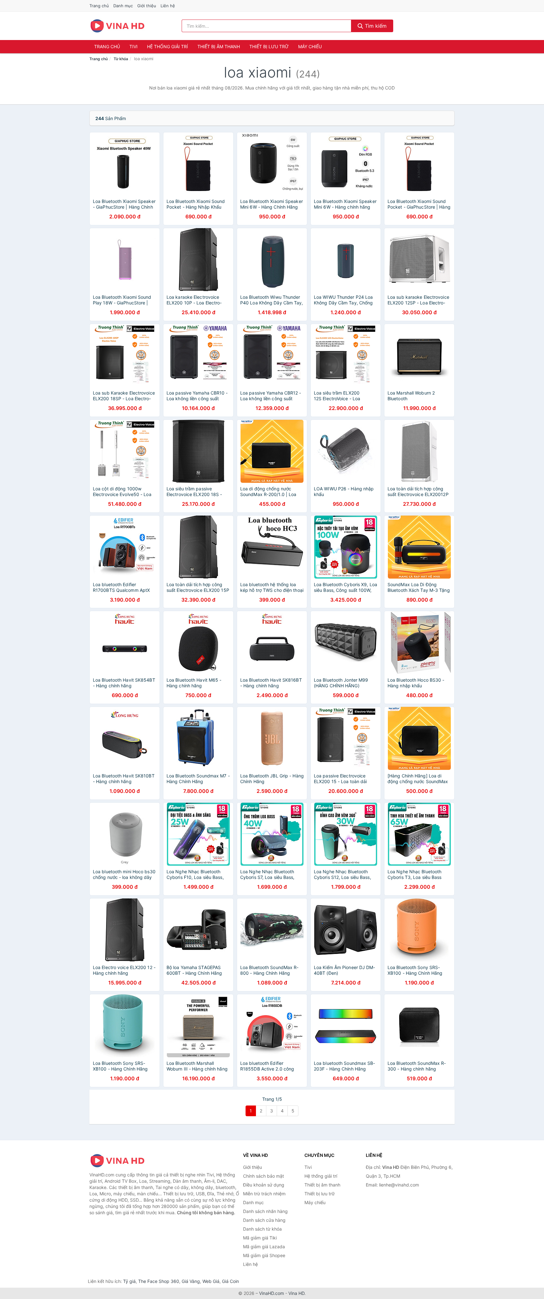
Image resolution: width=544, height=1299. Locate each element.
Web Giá (210, 1281)
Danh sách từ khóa (262, 1229)
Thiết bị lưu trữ (269, 46)
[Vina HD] (120, 1161)
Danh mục (123, 5)
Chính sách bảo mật (263, 1176)
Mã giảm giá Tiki (260, 1237)
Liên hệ (168, 5)
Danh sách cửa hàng (264, 1220)
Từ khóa (121, 58)
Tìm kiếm (375, 26)
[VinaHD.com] (117, 26)
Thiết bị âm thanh (218, 46)
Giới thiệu (146, 5)
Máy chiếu (310, 46)
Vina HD (296, 1293)
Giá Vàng (191, 1281)
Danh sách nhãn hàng (265, 1211)
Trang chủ (99, 5)
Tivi (133, 46)
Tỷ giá (129, 1281)
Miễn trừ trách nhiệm (264, 1193)
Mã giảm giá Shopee (264, 1255)
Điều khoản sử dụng (263, 1184)
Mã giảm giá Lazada (264, 1246)
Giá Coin (230, 1281)
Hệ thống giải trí (167, 46)
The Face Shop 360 (158, 1281)
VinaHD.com (271, 1293)
